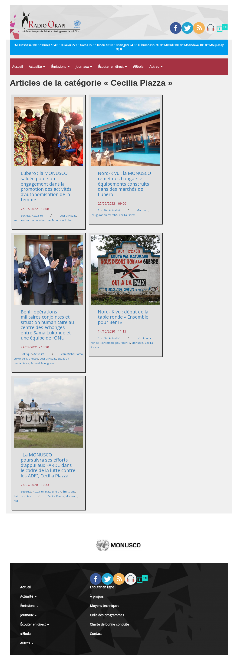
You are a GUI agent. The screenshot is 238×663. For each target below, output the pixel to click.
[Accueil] (53, 22)
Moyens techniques (104, 605)
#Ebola (138, 66)
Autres (154, 66)
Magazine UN (53, 491)
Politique (26, 354)
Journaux (83, 66)
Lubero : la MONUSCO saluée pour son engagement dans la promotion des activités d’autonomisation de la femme (46, 186)
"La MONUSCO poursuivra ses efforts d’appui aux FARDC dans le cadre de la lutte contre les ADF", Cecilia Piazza (48, 465)
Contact (96, 633)
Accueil (17, 66)
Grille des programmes (107, 615)
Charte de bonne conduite (109, 624)
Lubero (70, 220)
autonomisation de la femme (32, 220)
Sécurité (26, 491)
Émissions (59, 66)
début (140, 338)
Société (25, 215)
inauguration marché (104, 215)
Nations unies (22, 496)
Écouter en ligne (102, 587)
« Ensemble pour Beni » (115, 342)
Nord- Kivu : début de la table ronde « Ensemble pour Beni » (123, 317)
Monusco (58, 220)
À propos (97, 596)
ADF (16, 501)
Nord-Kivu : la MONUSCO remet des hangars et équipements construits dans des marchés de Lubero (124, 183)
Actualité (36, 66)
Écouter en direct (111, 66)
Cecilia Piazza (68, 215)
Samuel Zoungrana (42, 363)
